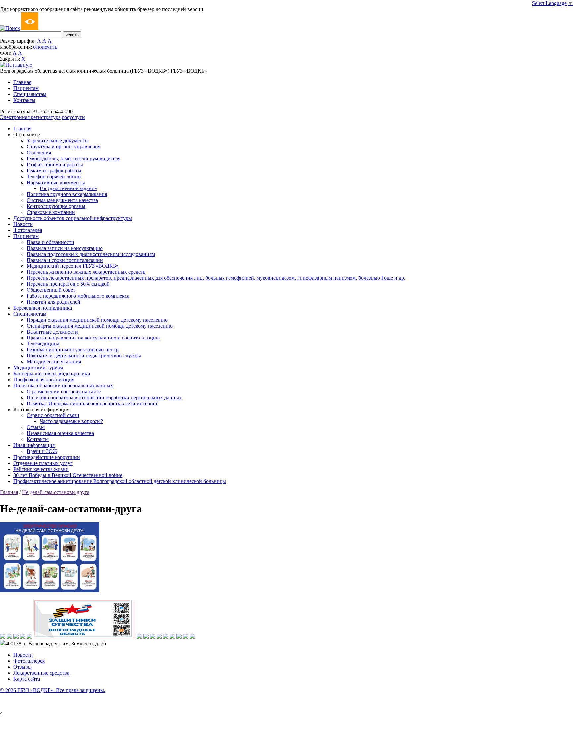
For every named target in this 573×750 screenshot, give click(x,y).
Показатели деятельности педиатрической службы (84, 355)
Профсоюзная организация (43, 379)
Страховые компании (51, 212)
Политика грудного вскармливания (67, 194)
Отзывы (36, 427)
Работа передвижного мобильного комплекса (78, 296)
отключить (45, 47)
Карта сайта (26, 679)
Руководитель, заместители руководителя (73, 158)
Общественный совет (51, 290)
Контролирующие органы (56, 206)
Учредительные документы (58, 140)
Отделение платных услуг (43, 463)
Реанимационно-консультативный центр (73, 349)
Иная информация (34, 445)
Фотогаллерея (29, 661)
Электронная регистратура (30, 117)
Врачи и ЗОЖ (42, 451)
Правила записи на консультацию (65, 248)
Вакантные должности (52, 332)
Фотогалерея (27, 230)
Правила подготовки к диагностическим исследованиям (91, 254)
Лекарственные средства (41, 673)
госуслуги (73, 117)
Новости (23, 224)
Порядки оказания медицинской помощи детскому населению (97, 320)
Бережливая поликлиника (42, 308)
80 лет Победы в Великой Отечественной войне (67, 475)
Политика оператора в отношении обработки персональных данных (104, 397)
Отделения (39, 152)
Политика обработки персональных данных (63, 385)
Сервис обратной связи (53, 415)
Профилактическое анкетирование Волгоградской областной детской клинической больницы (119, 481)
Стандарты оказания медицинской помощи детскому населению (100, 326)
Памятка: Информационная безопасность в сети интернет (92, 403)
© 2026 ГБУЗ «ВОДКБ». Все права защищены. (52, 690)
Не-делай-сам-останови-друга (55, 492)
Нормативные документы (56, 182)
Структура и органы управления (63, 146)
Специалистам (29, 94)
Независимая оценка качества (60, 433)
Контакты (24, 100)
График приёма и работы (55, 164)
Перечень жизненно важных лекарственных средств (86, 272)
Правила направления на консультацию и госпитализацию (93, 337)
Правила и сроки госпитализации (65, 260)
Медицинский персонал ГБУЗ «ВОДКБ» (73, 266)
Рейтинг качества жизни (41, 469)
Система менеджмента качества (62, 200)
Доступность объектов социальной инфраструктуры (72, 218)
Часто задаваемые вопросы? (71, 421)
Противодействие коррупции (46, 457)
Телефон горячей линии (54, 176)
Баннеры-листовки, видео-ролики (51, 373)
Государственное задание (68, 188)
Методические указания (54, 361)
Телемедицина (43, 343)
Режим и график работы (54, 170)
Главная (22, 82)
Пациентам (26, 88)
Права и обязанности (50, 242)
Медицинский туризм (38, 367)
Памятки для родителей (53, 302)
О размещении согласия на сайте (64, 391)
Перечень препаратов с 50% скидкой (68, 284)
